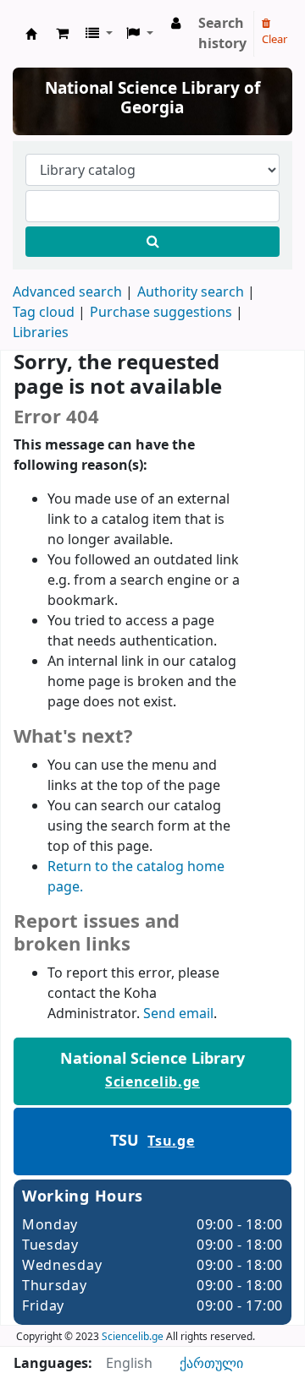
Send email (178, 1014)
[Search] (152, 241)
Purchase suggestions (161, 312)
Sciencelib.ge (152, 1082)
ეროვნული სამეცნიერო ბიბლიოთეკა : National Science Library (31, 34)
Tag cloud (44, 312)
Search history (222, 34)
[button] (62, 34)
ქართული (211, 1364)
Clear (274, 39)
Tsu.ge (170, 1141)
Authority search (190, 292)
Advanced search (67, 292)
